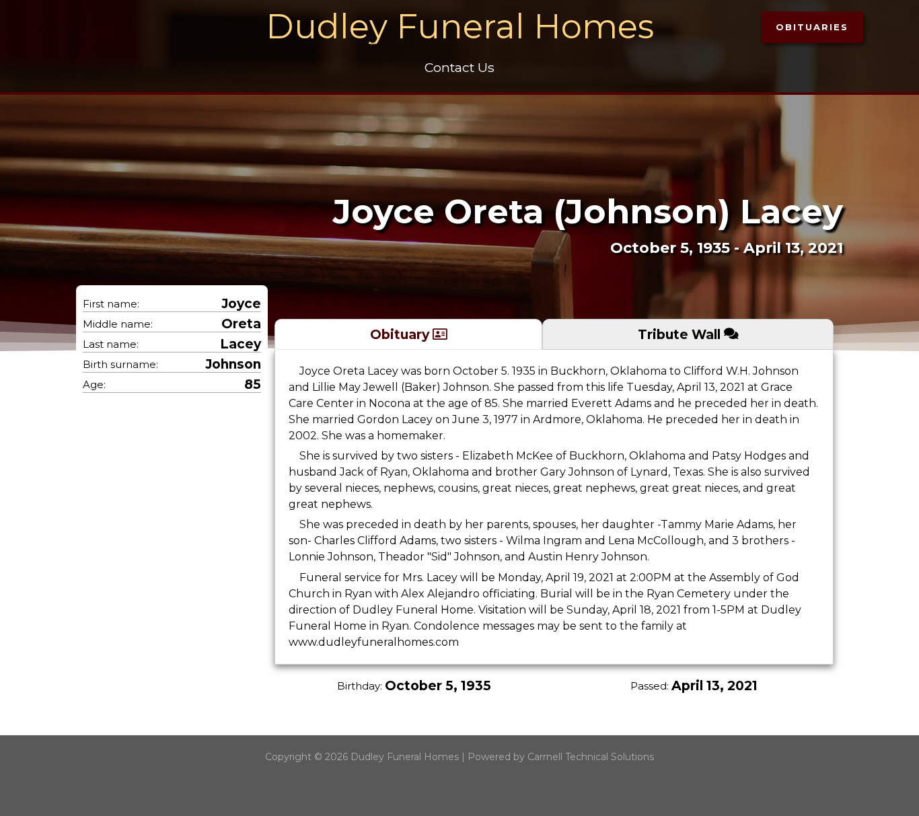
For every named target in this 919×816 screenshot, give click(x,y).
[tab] (408, 334)
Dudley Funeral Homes (460, 26)
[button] (812, 27)
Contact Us (459, 67)
